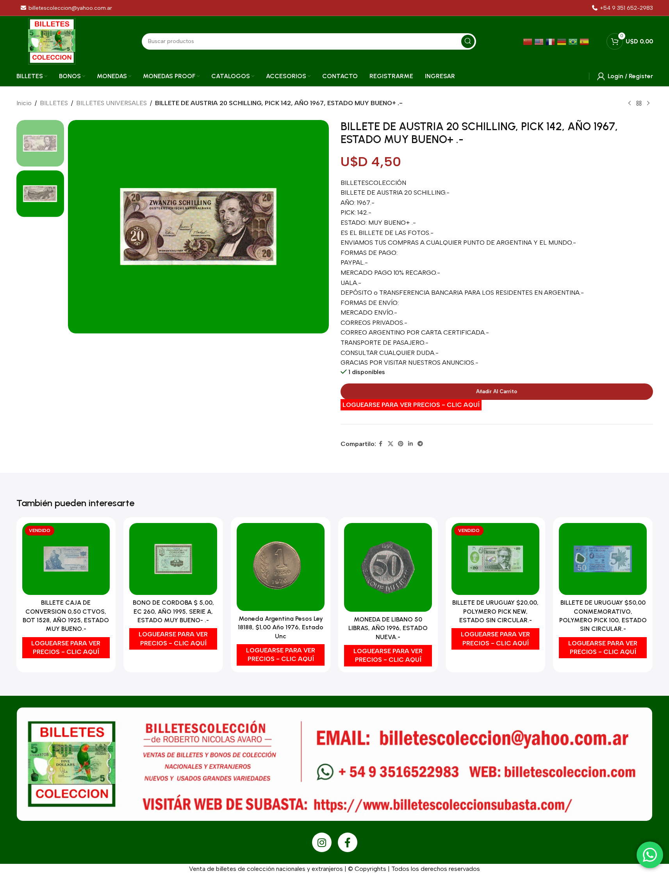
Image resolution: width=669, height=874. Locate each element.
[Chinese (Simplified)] (528, 41)
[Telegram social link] (420, 444)
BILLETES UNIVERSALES (111, 103)
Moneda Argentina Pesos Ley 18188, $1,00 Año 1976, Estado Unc (280, 627)
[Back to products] (639, 103)
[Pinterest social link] (401, 444)
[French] (551, 41)
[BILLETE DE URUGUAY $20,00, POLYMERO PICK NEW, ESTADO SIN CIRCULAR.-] (495, 559)
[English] (540, 41)
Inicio (24, 103)
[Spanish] (585, 41)
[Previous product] (629, 103)
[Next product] (648, 103)
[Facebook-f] (347, 842)
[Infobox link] (622, 8)
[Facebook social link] (380, 444)
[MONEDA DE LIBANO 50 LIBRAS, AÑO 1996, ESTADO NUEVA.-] (388, 567)
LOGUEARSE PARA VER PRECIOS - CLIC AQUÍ (411, 404)
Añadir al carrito (496, 391)
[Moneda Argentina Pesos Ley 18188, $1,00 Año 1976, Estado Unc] (281, 567)
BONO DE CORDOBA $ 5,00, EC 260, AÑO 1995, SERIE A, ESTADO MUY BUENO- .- (173, 611)
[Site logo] (51, 41)
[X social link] (390, 444)
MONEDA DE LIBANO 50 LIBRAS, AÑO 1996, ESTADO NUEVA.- (388, 628)
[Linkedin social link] (410, 444)
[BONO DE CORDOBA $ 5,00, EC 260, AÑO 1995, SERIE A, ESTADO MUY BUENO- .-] (173, 559)
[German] (562, 41)
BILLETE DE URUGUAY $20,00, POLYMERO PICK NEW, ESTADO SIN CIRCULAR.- (495, 611)
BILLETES (54, 103)
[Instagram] (322, 842)
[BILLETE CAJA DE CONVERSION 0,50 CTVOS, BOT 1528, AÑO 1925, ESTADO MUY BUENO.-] (66, 559)
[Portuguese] (574, 41)
